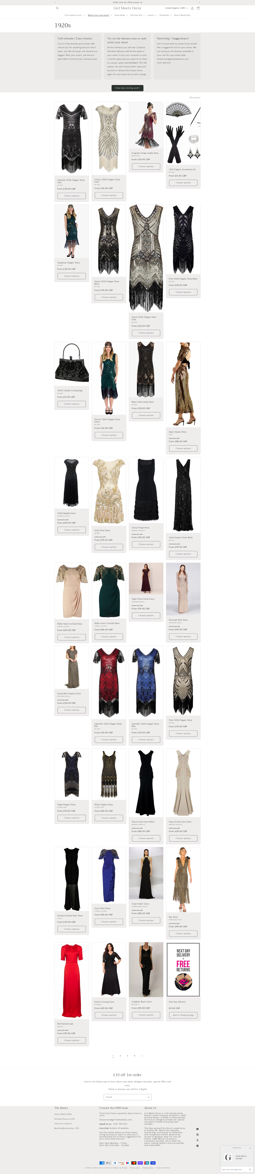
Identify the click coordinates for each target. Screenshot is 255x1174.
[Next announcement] (200, 2)
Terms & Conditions (63, 1124)
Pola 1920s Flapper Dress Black (183, 279)
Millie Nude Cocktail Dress (69, 624)
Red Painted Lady (65, 1024)
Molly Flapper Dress (103, 805)
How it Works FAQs (63, 1114)
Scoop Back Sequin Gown (69, 693)
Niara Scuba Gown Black (143, 822)
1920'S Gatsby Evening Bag (69, 390)
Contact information (163, 1168)
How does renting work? (127, 88)
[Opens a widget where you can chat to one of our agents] (237, 1158)
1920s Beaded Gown (66, 513)
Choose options (71, 196)
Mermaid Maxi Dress (178, 620)
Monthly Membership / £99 (66, 1128)
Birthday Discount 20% (64, 1119)
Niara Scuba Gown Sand (180, 822)
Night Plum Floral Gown (143, 599)
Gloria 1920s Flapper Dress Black (106, 282)
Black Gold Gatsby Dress (143, 402)
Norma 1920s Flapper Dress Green (107, 420)
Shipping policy (148, 1168)
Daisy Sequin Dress (177, 432)
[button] (57, 8)
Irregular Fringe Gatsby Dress (145, 153)
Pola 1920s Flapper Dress (180, 720)
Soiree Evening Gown (104, 1002)
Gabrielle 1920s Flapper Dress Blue (145, 725)
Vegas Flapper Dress (66, 804)
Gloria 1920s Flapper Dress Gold (144, 318)
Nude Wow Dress (102, 530)
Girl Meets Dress (97, 1168)
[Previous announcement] (55, 2)
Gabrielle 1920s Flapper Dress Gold (71, 181)
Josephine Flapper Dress (68, 263)
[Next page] (142, 1056)
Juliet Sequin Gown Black (181, 537)
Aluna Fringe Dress (140, 528)
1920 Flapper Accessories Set (182, 169)
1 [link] (113, 1056)
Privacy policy (135, 1168)
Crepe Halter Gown (140, 904)
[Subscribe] (148, 1097)
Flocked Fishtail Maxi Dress (70, 916)
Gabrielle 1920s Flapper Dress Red (108, 725)
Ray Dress (173, 917)
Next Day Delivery (177, 1002)
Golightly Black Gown (142, 1002)
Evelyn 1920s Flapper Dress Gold (107, 181)
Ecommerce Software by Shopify (115, 1168)
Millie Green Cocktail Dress (107, 623)
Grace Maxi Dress (102, 908)
